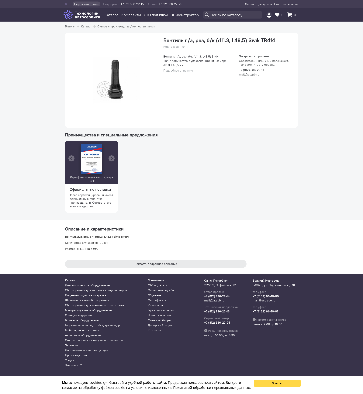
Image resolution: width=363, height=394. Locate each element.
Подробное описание (178, 70)
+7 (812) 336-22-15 (217, 311)
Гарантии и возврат (161, 310)
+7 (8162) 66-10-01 (265, 311)
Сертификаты (157, 300)
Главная (70, 26)
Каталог (111, 14)
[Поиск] (232, 15)
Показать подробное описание (155, 264)
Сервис (250, 4)
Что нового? (73, 365)
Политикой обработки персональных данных (211, 387)
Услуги (69, 360)
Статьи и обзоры (159, 320)
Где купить (265, 4)
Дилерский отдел (160, 325)
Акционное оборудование (83, 335)
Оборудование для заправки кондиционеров (96, 290)
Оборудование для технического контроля (94, 305)
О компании (290, 4)
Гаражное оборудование (82, 320)
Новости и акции (159, 315)
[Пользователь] (269, 15)
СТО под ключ (156, 14)
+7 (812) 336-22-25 (217, 322)
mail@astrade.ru (264, 300)
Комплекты (131, 14)
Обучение (154, 295)
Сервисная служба (161, 290)
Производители (76, 355)
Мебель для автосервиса (82, 330)
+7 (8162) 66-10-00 (266, 296)
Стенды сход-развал (79, 315)
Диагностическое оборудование (87, 285)
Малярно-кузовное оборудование (88, 310)
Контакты (154, 330)
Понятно (277, 383)
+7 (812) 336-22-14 (217, 296)
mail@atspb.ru (249, 74)
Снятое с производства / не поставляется (126, 26)
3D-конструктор (185, 14)
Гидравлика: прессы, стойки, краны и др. (93, 325)
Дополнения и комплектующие (86, 350)
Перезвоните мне (86, 4)
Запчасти (71, 345)
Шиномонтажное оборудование (87, 300)
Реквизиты (155, 305)
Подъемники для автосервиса (85, 295)
